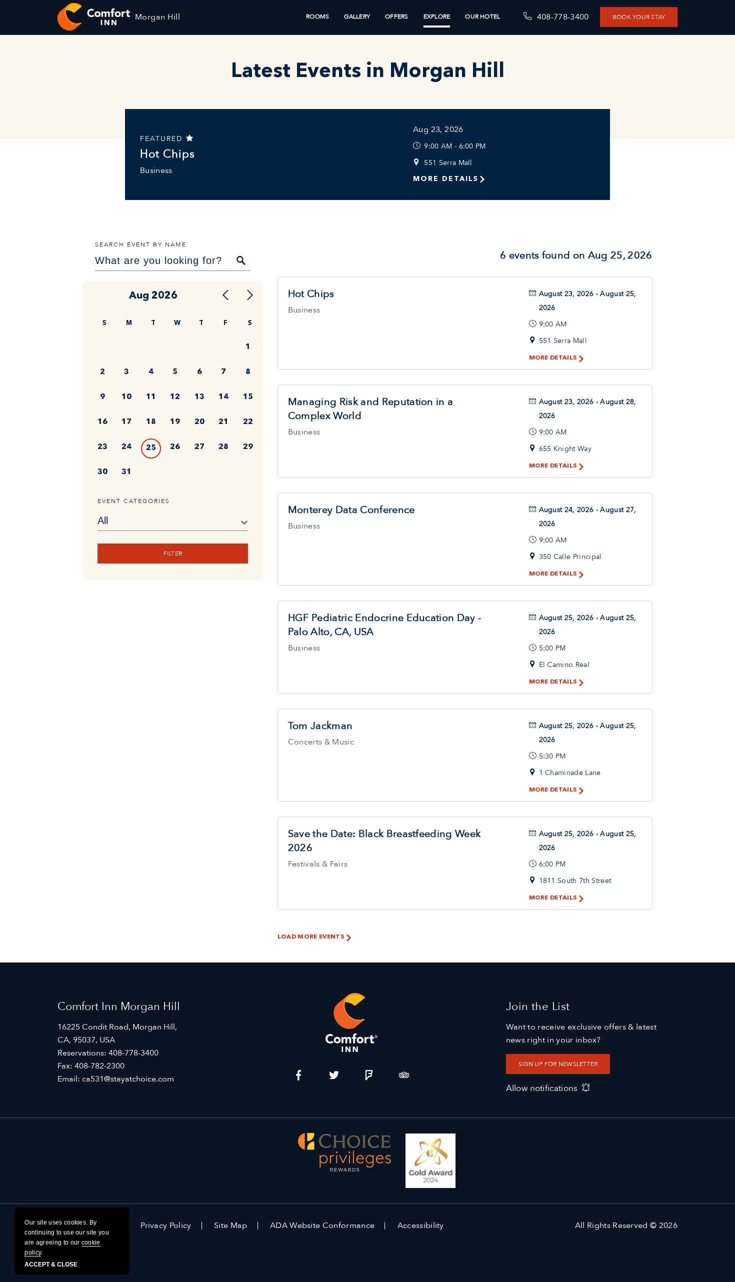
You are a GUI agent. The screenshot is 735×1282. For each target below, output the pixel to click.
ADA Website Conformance (322, 1225)
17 (127, 422)
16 (103, 422)
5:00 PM (552, 648)
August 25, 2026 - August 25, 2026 (587, 624)
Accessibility (421, 1225)
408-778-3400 (133, 1053)
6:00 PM (552, 864)
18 (151, 422)
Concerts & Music (321, 742)
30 (103, 472)
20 (199, 422)
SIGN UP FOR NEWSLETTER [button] (558, 1064)
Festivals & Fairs (318, 864)
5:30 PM (552, 756)
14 (223, 397)
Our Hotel (482, 16)
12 (175, 397)
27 (199, 447)
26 (175, 447)
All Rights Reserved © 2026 (626, 1225)
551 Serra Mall (448, 163)
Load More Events (311, 937)
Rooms (317, 16)
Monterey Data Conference (351, 509)
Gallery (357, 16)
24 (127, 447)
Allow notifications (542, 1088)
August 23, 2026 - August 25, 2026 (587, 300)
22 (248, 422)
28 (223, 447)
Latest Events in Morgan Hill (367, 72)
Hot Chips (167, 154)
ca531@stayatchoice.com (128, 1079)
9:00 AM (553, 324)
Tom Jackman (320, 725)
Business (156, 170)
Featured (163, 139)
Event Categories (134, 501)
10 (127, 397)
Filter (172, 554)
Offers (396, 16)
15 (248, 397)
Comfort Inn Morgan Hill (119, 1006)
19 (175, 422)
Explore (437, 16)
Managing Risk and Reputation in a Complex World (371, 408)
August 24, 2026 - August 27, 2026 (587, 516)
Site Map (231, 1225)
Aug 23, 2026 (438, 129)
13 (199, 397)
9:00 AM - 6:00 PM (455, 146)
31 (127, 472)
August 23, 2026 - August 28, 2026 (587, 408)
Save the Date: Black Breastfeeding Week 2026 (384, 840)
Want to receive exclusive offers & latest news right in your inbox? (581, 1034)
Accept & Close (51, 1264)
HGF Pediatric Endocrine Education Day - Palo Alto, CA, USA (384, 624)
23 (103, 447)
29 (248, 447)
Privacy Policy (165, 1225)
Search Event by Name (140, 244)
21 (223, 422)
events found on (576, 255)
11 (151, 397)
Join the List (538, 1006)
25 (151, 448)
